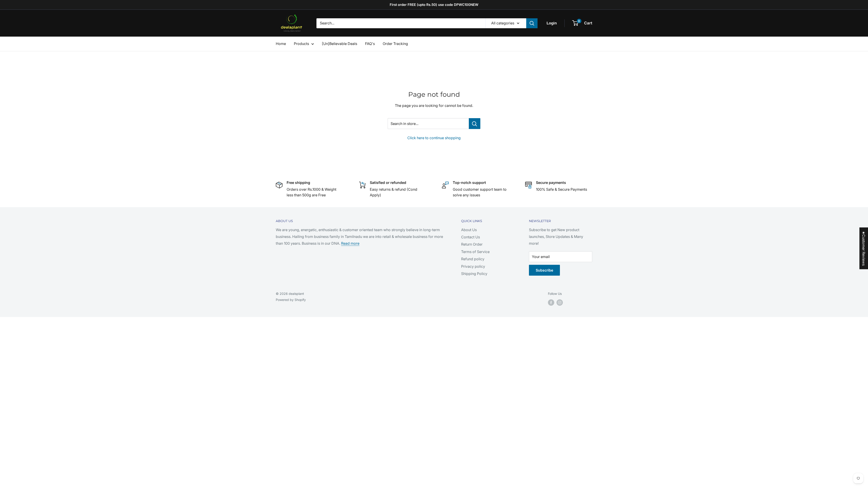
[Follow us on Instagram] (560, 302)
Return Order (472, 244)
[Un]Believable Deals (339, 43)
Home (281, 43)
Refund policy (472, 259)
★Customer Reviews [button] (863, 248)
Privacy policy (473, 266)
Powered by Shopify (291, 300)
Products (301, 43)
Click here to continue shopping (434, 138)
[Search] (532, 23)
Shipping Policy (474, 273)
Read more (350, 243)
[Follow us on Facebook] (551, 302)
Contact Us (470, 237)
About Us (469, 230)
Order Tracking (395, 43)
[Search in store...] (474, 123)
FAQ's (370, 43)
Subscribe (544, 270)
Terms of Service (475, 251)
